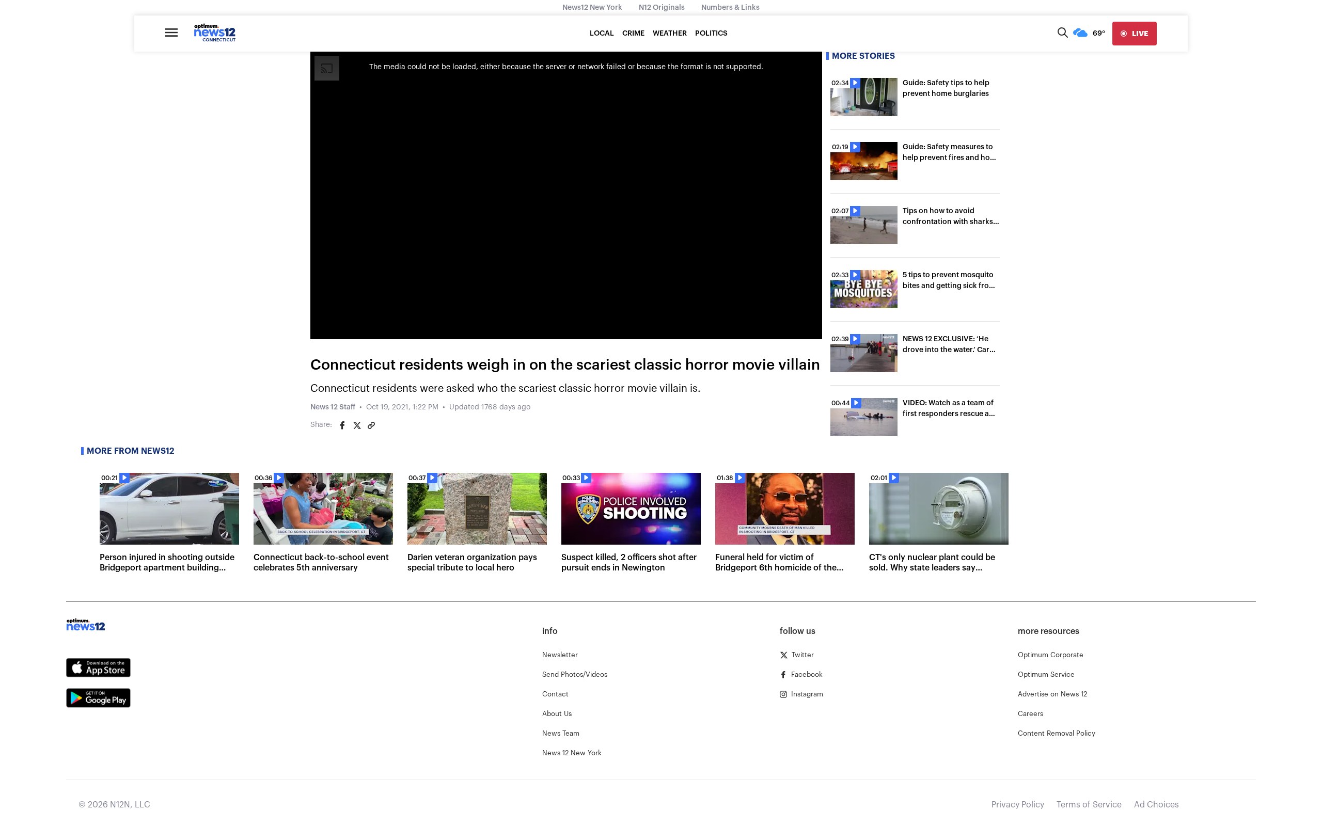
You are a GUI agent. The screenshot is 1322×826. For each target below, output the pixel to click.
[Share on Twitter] (357, 425)
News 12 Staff (332, 407)
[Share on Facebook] (342, 425)
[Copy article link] (371, 425)
